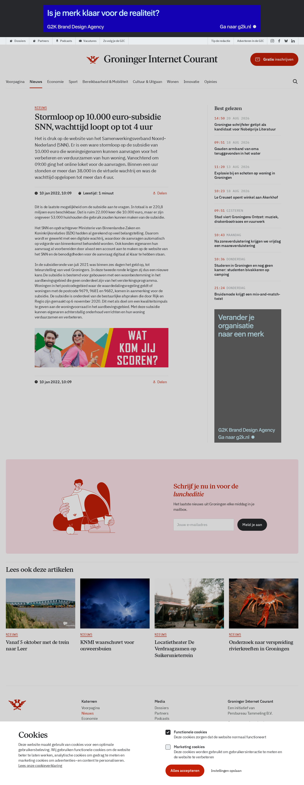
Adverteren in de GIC (250, 41)
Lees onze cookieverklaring (40, 765)
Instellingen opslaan (226, 771)
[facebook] (279, 41)
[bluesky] (286, 41)
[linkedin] (293, 41)
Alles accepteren (184, 770)
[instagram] (272, 41)
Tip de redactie (220, 41)
